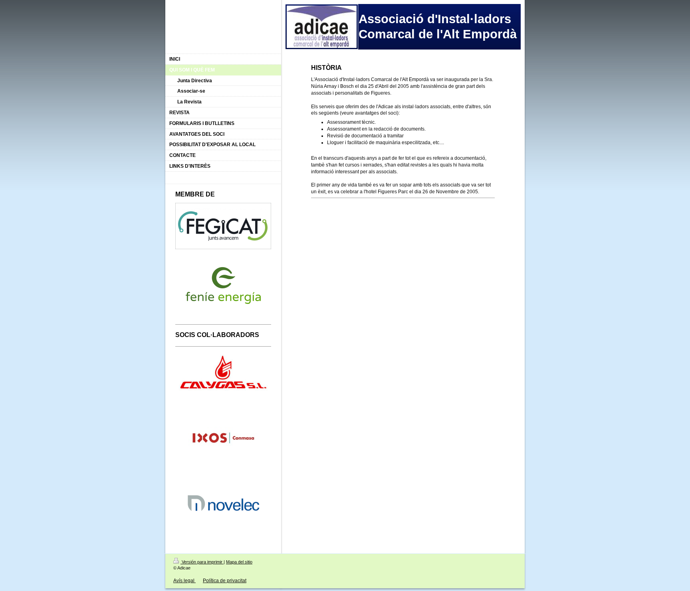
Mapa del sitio (239, 561)
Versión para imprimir (202, 561)
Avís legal (184, 580)
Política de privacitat (224, 580)
